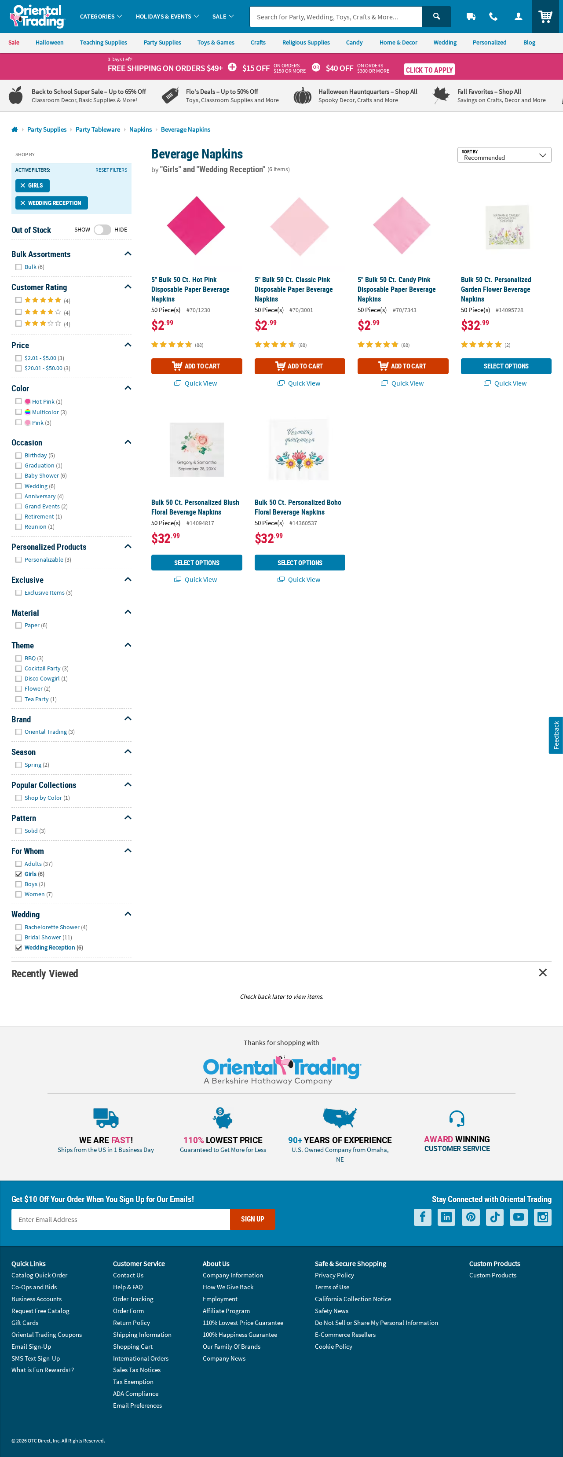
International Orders (140, 1358)
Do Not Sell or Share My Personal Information (376, 1322)
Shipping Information (142, 1334)
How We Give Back (228, 1287)
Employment (220, 1299)
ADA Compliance (135, 1393)
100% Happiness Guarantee (240, 1334)
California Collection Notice (353, 1299)
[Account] (518, 16)
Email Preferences (137, 1405)
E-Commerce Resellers (345, 1334)
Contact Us (128, 1275)
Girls (35, 185)
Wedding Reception (54, 203)
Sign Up (252, 1219)
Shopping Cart (133, 1346)
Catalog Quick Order (39, 1275)
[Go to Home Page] (14, 129)
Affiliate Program (226, 1310)
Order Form (128, 1310)
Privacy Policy (334, 1275)
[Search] (436, 16)
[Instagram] (543, 1217)
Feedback (556, 735)
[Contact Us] (494, 16)
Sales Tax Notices (137, 1369)
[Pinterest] (471, 1217)
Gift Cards (24, 1322)
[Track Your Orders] (471, 16)
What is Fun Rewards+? (42, 1369)
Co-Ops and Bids (34, 1287)
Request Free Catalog (40, 1310)
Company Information (233, 1275)
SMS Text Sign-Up (35, 1358)
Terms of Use (332, 1287)
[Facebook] (422, 1217)
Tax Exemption (133, 1381)
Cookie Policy (333, 1346)
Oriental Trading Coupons (46, 1334)
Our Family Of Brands (231, 1346)
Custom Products (492, 1275)
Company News (224, 1358)
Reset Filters (111, 170)
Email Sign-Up (31, 1346)
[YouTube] (519, 1217)
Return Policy (131, 1322)
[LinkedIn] (446, 1217)
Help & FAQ (128, 1287)
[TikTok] (495, 1217)
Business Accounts (36, 1299)
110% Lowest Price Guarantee (243, 1322)
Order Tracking (133, 1299)
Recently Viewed (44, 973)
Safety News (331, 1310)
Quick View (200, 383)
